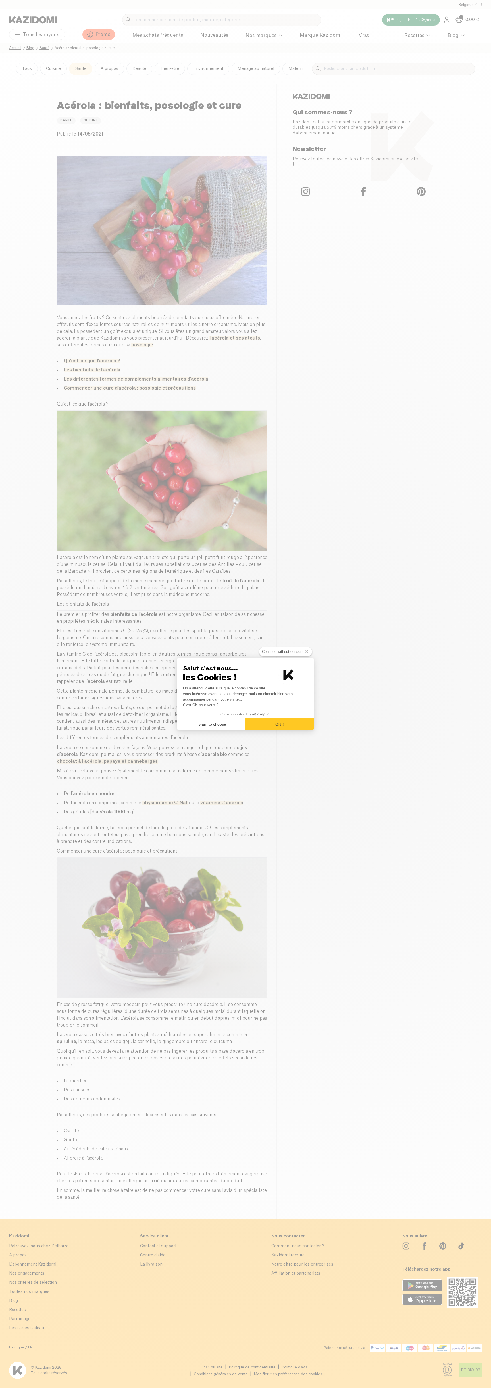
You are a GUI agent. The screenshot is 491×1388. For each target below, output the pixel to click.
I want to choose (211, 724)
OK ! (279, 724)
